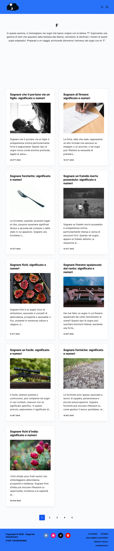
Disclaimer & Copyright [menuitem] (97, 538)
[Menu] (107, 7)
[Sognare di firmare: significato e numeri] (83, 118)
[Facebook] (46, 535)
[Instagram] (53, 535)
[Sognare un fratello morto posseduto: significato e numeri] (83, 203)
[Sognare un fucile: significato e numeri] (30, 373)
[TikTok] (60, 535)
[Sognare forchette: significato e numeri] (30, 199)
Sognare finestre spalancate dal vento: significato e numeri (82, 268)
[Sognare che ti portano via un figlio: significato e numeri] (30, 118)
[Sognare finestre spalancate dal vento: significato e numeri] (83, 292)
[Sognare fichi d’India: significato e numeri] (30, 455)
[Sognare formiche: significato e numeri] (83, 373)
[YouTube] (68, 535)
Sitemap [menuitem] (104, 534)
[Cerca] (102, 7)
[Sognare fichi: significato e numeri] (30, 288)
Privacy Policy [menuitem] (101, 542)
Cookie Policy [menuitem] (101, 546)
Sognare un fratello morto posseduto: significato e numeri (80, 179)
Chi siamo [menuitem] (92, 534)
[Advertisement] (57, 63)
